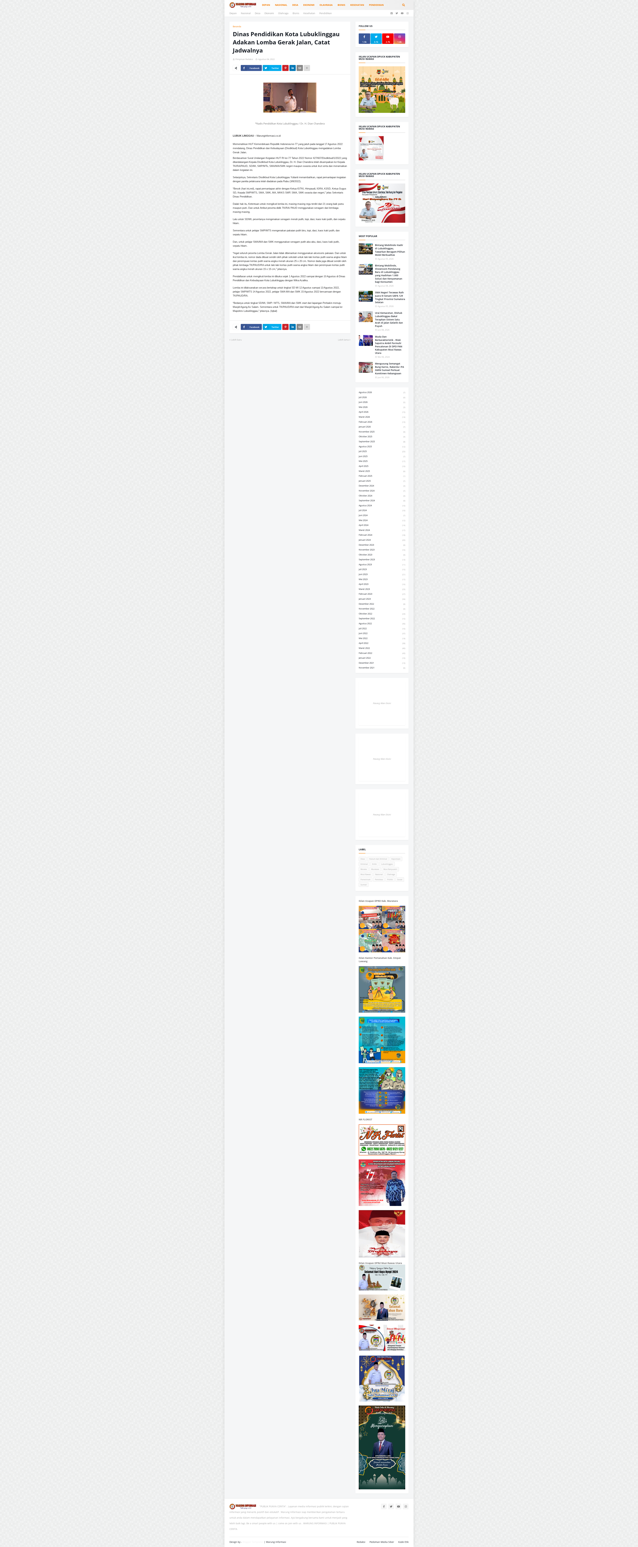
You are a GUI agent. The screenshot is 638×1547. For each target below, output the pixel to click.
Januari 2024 (382, 539)
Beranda (237, 26)
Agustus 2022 (382, 623)
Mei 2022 (382, 638)
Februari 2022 (382, 653)
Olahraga (283, 13)
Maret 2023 (382, 589)
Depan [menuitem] (266, 4)
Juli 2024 (382, 510)
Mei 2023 (382, 579)
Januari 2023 (382, 598)
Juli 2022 (382, 628)
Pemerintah (366, 879)
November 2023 (382, 549)
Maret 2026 (382, 416)
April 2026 (382, 411)
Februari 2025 (382, 475)
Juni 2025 (382, 456)
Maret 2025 (382, 471)
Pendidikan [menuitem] (376, 4)
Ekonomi (269, 13)
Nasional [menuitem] (281, 4)
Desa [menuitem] (295, 4)
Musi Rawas (366, 874)
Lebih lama (343, 339)
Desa (257, 13)
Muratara (375, 869)
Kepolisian (395, 859)
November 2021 (382, 667)
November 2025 (382, 431)
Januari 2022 (382, 657)
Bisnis (296, 13)
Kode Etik (403, 1542)
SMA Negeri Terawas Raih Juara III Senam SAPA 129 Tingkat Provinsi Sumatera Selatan (390, 297)
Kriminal (364, 864)
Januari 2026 (382, 426)
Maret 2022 (382, 648)
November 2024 (382, 490)
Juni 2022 (382, 633)
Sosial (399, 879)
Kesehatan (309, 13)
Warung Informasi (276, 1542)
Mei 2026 (382, 407)
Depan (233, 13)
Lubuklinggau (387, 864)
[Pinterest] (285, 68)
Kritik (374, 864)
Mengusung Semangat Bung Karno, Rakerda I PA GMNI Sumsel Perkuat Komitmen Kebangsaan (389, 368)
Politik (390, 879)
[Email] (300, 68)
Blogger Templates (253, 1542)
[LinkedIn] (292, 68)
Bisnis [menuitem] (341, 4)
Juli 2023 (382, 569)
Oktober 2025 (382, 436)
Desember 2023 (382, 544)
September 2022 (382, 618)
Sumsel (364, 884)
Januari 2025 (382, 480)
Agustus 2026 (382, 392)
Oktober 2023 (382, 554)
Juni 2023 (382, 574)
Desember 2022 (382, 603)
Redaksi (361, 1542)
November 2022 (382, 608)
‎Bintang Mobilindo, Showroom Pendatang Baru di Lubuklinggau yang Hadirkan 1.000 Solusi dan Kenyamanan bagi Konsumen (388, 273)
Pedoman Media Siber (382, 1542)
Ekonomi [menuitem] (309, 4)
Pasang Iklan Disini (382, 703)
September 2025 (382, 441)
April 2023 (382, 584)
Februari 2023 (382, 593)
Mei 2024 (382, 520)
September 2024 (382, 500)
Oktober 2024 (382, 495)
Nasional (246, 13)
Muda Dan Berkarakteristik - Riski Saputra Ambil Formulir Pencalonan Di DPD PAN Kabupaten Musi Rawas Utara (388, 345)
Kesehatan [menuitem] (357, 4)
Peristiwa (379, 879)
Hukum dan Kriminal (378, 859)
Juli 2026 (382, 397)
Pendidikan (325, 13)
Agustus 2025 (382, 446)
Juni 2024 (382, 515)
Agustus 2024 (382, 505)
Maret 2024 (382, 530)
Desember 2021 (382, 662)
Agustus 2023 (382, 564)
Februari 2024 (382, 534)
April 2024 (382, 525)
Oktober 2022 (382, 613)
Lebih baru (236, 339)
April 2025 (382, 466)
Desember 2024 (382, 485)
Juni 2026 (382, 402)
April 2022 (382, 643)
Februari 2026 (382, 421)
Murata (364, 869)
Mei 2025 (382, 461)
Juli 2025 (382, 451)
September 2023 (382, 559)
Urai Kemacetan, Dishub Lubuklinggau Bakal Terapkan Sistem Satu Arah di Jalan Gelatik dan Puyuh (389, 319)
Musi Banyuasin (390, 869)
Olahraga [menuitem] (326, 4)
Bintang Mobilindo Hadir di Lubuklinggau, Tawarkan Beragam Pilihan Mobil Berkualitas (390, 249)
